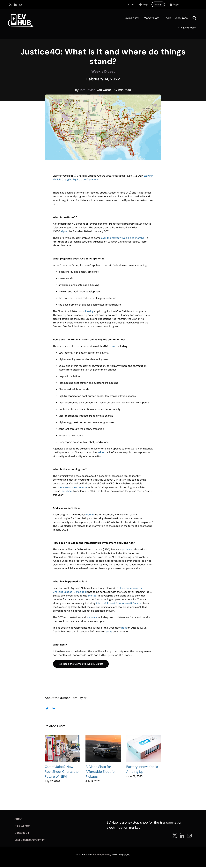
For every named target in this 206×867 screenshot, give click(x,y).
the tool (92, 595)
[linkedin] (15, 5)
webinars (92, 617)
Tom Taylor (87, 90)
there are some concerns (72, 487)
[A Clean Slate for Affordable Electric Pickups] (103, 748)
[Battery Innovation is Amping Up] (143, 748)
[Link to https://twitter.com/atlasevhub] (47, 708)
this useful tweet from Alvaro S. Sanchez (119, 603)
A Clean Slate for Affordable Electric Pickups (100, 772)
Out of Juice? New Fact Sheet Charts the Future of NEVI (62, 772)
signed (64, 231)
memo (112, 346)
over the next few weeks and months (122, 238)
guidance (127, 549)
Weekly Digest (103, 71)
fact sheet (67, 491)
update (90, 514)
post (124, 627)
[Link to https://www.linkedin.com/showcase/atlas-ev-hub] (53, 708)
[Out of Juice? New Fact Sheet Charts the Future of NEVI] (62, 748)
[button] (194, 18)
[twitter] (10, 5)
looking (89, 311)
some (109, 631)
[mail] (20, 5)
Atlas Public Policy (101, 854)
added (101, 452)
